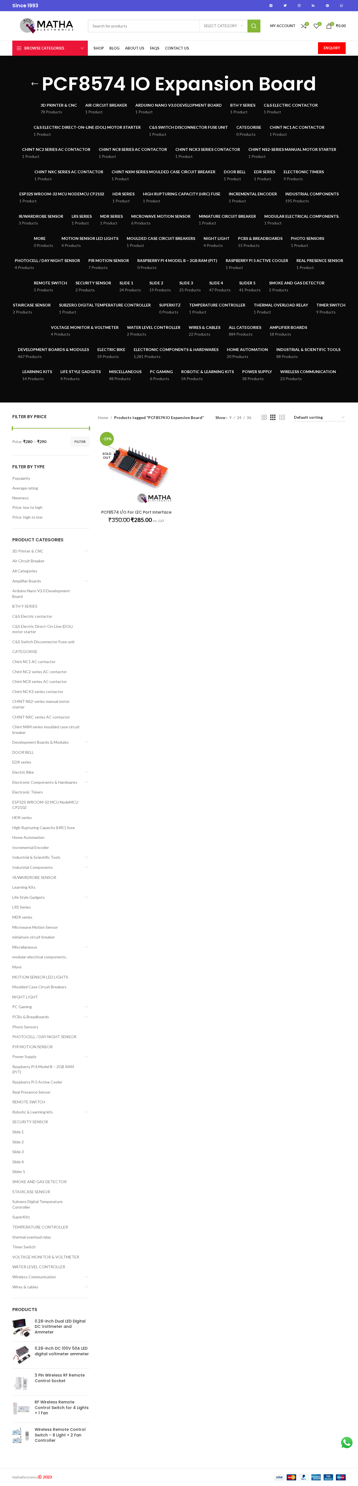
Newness (20, 497)
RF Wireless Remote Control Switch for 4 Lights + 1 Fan (62, 1408)
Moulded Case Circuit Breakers (39, 986)
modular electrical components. (39, 956)
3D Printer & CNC (27, 551)
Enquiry (332, 48)
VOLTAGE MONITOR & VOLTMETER (45, 1257)
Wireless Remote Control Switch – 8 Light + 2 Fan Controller (60, 1435)
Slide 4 (18, 1161)
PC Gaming (22, 1006)
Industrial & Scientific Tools (36, 857)
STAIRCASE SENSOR (31, 1191)
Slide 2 (18, 1141)
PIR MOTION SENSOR (32, 1046)
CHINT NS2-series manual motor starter (41, 704)
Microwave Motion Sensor (35, 927)
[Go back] (35, 84)
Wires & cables (25, 1286)
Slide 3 (18, 1151)
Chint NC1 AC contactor (33, 661)
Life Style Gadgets (28, 897)
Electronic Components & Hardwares (44, 782)
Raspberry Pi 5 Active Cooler (37, 1082)
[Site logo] (47, 25)
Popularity (21, 478)
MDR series (22, 917)
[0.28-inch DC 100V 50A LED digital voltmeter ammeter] (21, 1355)
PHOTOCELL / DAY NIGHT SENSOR (44, 1036)
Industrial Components (32, 867)
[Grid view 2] (264, 417)
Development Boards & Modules (40, 742)
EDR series (21, 762)
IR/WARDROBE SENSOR (34, 877)
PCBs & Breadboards (30, 1016)
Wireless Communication (34, 1276)
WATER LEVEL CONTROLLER (38, 1266)
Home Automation (28, 837)
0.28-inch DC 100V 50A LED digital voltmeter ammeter (62, 1351)
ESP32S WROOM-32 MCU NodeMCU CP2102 (45, 805)
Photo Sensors (25, 1026)
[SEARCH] (254, 26)
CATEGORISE (24, 651)
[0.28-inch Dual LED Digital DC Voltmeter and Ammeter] (21, 1328)
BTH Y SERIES (24, 606)
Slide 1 (18, 1131)
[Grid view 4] (282, 417)
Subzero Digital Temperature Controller (37, 1204)
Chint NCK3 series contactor (37, 691)
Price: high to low (27, 517)
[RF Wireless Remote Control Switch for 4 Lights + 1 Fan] (21, 1409)
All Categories (24, 570)
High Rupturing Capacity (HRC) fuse (43, 827)
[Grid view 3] (272, 417)
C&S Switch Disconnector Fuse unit (43, 641)
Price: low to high (27, 507)
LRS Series (21, 907)
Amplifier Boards (26, 581)
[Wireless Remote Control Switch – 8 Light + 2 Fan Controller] (21, 1436)
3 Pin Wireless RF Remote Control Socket (60, 1378)
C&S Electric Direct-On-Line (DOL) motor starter (42, 629)
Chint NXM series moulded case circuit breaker (46, 729)
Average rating (25, 488)
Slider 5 (18, 1171)
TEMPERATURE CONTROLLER (40, 1227)
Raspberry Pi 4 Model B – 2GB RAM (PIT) (43, 1069)
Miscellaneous (24, 947)
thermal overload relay (31, 1237)
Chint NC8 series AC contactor (39, 681)
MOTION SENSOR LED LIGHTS (40, 977)
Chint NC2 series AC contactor (39, 671)
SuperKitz (21, 1216)
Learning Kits (24, 887)
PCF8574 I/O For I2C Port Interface (136, 512)
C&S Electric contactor (32, 616)
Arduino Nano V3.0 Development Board (41, 593)
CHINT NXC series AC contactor (41, 717)
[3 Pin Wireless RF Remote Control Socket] (21, 1382)
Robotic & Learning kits (32, 1112)
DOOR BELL (23, 752)
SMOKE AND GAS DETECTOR (39, 1181)
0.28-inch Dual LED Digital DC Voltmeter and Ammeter (60, 1327)
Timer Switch (24, 1246)
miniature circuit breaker (33, 937)
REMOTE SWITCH (28, 1101)
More (17, 967)
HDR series (22, 817)
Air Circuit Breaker (28, 560)
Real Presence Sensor (31, 1092)
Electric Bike (23, 772)
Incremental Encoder (30, 847)
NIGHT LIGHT (25, 996)
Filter (80, 441)
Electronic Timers (27, 792)
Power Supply (24, 1056)
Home (103, 417)
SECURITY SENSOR (30, 1121)
